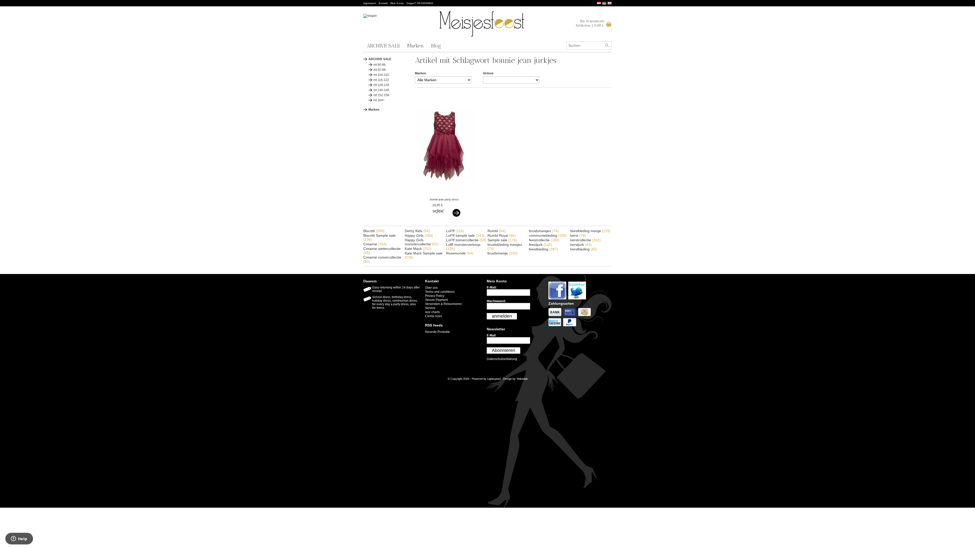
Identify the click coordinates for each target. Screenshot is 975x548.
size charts (432, 312)
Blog (436, 46)
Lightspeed (494, 378)
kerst (578, 235)
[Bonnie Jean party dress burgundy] (445, 194)
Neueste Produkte (437, 332)
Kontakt (383, 3)
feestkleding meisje (590, 231)
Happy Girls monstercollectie (421, 242)
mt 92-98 (379, 70)
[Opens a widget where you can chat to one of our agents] (19, 539)
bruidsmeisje (502, 253)
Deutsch (604, 3)
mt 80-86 (379, 64)
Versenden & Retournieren (443, 304)
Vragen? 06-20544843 (419, 3)
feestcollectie (544, 240)
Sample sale (502, 240)
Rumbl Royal (502, 235)
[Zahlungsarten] (555, 316)
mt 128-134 (381, 85)
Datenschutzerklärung (502, 359)
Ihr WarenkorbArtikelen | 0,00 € (590, 23)
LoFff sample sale (465, 235)
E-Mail (491, 335)
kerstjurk (581, 245)
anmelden (502, 316)
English (610, 3)
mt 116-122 (381, 80)
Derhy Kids (417, 231)
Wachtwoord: (496, 301)
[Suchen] (607, 45)
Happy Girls (419, 235)
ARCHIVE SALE (383, 46)
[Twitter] (577, 299)
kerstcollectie (585, 240)
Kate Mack (418, 249)
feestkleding (543, 249)
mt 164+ (379, 100)
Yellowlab (522, 378)
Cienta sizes (433, 316)
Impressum (369, 3)
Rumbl (497, 231)
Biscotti (373, 231)
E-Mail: (492, 287)
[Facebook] (558, 299)
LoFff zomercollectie (466, 240)
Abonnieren (503, 350)
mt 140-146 (381, 90)
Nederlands (599, 3)
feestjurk (540, 245)
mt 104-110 (381, 75)
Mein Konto (397, 3)
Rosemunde (459, 253)
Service (430, 308)
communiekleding (548, 235)
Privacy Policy (434, 296)
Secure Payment (436, 300)
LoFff (455, 231)
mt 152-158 (381, 95)
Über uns (431, 287)
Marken (415, 46)
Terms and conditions (439, 292)
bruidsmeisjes (544, 231)
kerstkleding (583, 249)
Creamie (375, 244)
